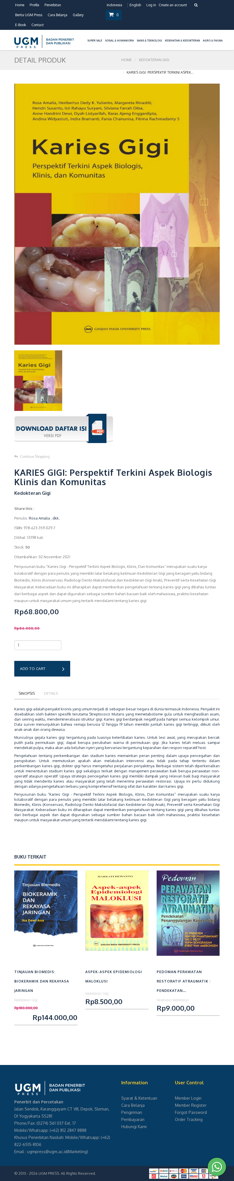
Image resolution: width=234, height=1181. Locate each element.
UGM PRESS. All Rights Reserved (67, 1173)
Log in (151, 5)
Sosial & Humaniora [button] (119, 40)
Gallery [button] (78, 15)
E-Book (20, 25)
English (135, 5)
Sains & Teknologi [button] (149, 40)
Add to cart (33, 668)
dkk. (56, 518)
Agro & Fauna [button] (213, 40)
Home (19, 5)
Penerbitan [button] (53, 5)
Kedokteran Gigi (154, 60)
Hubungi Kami (134, 1126)
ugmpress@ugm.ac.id (47, 1151)
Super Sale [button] (94, 40)
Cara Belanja (57, 15)
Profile (34, 5)
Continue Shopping (35, 456)
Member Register (191, 1105)
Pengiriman (131, 1112)
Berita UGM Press (28, 15)
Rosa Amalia (39, 518)
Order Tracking (189, 1119)
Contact (37, 25)
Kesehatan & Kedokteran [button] (182, 40)
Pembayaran (132, 1119)
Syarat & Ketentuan (139, 1098)
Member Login (188, 1098)
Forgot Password (191, 1112)
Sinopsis (27, 693)
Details (51, 693)
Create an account (173, 5)
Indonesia (114, 5)
